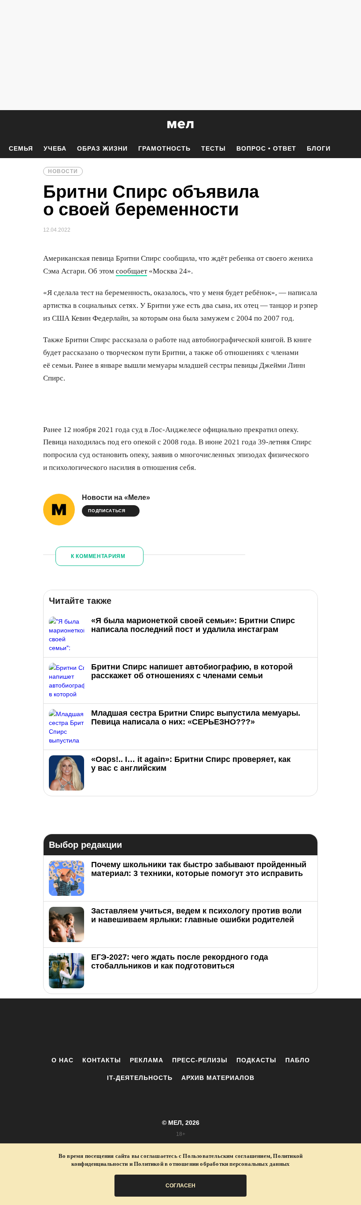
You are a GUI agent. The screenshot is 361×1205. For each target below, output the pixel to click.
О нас (63, 1060)
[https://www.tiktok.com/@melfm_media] (180, 1027)
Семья (21, 148)
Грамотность (164, 148)
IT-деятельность (140, 1077)
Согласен (180, 1186)
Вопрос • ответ (266, 148)
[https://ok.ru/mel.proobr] (229, 1027)
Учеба (55, 148)
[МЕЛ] (180, 124)
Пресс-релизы (200, 1060)
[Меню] (348, 124)
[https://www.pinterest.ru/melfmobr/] (205, 1027)
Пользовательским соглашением (226, 1156)
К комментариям (98, 556)
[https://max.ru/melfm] (253, 1027)
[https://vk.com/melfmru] (156, 1027)
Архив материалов (217, 1077)
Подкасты (256, 1060)
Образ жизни (102, 148)
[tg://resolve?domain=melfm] (108, 1027)
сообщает (131, 271)
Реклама (146, 1060)
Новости (63, 171)
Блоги (319, 148)
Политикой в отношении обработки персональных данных (212, 1164)
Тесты (213, 148)
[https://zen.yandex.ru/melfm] (132, 1027)
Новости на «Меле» (116, 497)
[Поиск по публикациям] (9, 125)
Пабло (297, 1060)
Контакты (101, 1060)
